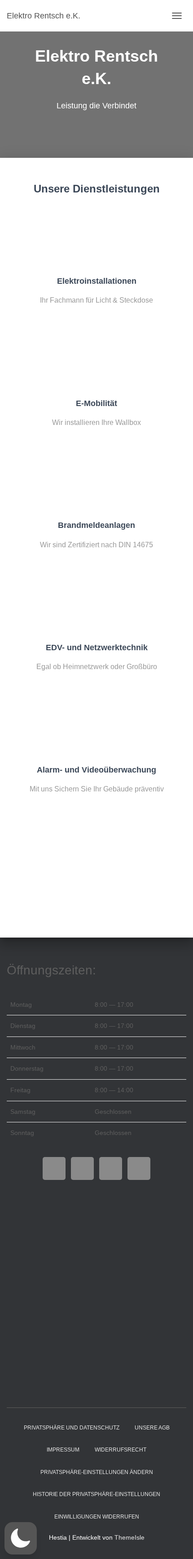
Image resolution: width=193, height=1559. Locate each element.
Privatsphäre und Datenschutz (71, 1428)
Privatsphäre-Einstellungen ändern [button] (96, 1472)
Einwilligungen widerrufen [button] (96, 1517)
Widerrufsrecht (120, 1450)
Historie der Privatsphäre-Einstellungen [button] (96, 1494)
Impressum (63, 1450)
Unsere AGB (152, 1428)
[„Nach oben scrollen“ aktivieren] (175, 1541)
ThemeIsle (129, 1537)
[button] (20, 1538)
